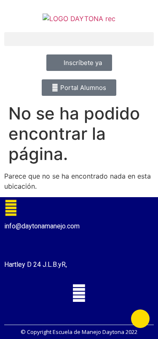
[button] (79, 39)
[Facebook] (79, 293)
